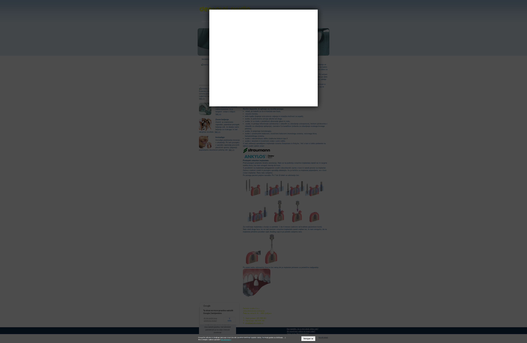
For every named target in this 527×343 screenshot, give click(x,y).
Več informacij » (226, 339)
